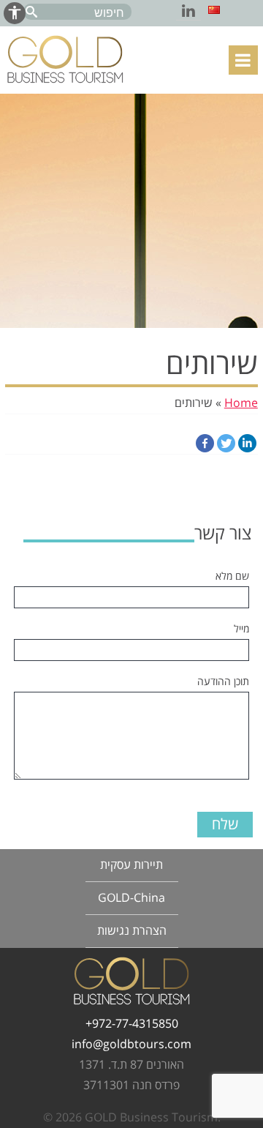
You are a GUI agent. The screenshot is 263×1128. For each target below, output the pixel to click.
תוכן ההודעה (223, 682)
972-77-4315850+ (131, 1024)
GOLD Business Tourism (65, 59)
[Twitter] (226, 443)
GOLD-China (131, 898)
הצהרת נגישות (132, 931)
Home (241, 403)
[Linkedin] (247, 443)
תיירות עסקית (131, 865)
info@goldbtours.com (131, 1044)
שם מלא (232, 576)
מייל (241, 629)
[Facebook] (205, 443)
